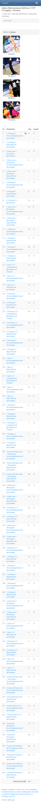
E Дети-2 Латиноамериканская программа (14, 389)
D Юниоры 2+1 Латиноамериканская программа (14, 325)
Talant (5, 3)
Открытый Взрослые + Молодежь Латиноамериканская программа (14, 455)
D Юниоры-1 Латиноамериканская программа (14, 296)
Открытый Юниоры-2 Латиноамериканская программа (14, 765)
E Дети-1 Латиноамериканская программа (14, 360)
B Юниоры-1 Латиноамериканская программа (14, 184)
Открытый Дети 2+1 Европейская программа (14, 716)
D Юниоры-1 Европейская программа (11, 304)
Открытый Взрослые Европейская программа (14, 699)
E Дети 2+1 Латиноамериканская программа (14, 661)
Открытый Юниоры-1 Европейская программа (14, 757)
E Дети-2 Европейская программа (11, 398)
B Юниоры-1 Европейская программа (11, 193)
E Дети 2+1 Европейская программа (11, 670)
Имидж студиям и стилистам (13, 789)
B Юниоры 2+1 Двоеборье (12, 201)
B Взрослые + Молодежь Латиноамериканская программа (14, 163)
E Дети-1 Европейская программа (11, 369)
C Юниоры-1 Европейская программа (11, 240)
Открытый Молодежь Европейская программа (11, 738)
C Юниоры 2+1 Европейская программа (12, 558)
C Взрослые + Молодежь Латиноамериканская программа (14, 210)
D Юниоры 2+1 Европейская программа (12, 333)
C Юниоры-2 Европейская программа (11, 258)
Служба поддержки (10, 794)
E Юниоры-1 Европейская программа (11, 416)
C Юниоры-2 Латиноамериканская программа (14, 249)
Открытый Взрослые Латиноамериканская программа (14, 690)
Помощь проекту (8, 796)
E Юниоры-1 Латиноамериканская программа (14, 407)
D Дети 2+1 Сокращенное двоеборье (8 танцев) (11, 268)
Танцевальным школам (11, 792)
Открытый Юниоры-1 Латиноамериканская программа (14, 748)
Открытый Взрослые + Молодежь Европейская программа (14, 466)
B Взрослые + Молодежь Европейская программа (11, 174)
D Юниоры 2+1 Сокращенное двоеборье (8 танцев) (12, 314)
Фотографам (31, 789)
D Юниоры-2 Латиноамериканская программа (14, 342)
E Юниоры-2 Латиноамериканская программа (14, 436)
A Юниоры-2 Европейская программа (11, 144)
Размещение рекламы (30, 792)
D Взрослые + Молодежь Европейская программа (11, 615)
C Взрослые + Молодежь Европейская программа (11, 221)
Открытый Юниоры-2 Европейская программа (14, 774)
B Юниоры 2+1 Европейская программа (12, 518)
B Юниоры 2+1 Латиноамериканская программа (14, 509)
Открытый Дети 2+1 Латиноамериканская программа (14, 708)
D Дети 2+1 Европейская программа (11, 287)
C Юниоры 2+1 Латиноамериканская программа (14, 550)
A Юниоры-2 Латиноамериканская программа (14, 135)
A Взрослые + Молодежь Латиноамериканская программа (14, 488)
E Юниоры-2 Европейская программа (11, 445)
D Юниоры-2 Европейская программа (11, 351)
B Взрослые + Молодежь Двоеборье (11, 153)
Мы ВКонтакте (25, 794)
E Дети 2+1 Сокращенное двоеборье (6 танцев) (11, 379)
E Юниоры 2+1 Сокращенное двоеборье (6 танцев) (12, 426)
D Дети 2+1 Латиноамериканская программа (14, 278)
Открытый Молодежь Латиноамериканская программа (14, 726)
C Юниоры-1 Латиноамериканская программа (14, 231)
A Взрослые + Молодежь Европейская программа (11, 499)
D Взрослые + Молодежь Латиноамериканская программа (14, 604)
